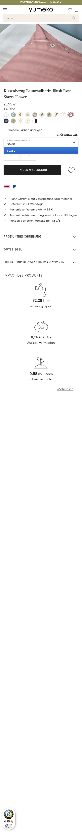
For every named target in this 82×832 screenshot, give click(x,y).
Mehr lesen (65, 389)
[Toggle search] (12, 9)
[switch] (8, 826)
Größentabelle (67, 135)
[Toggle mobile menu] (5, 9)
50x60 (11, 144)
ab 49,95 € (45, 209)
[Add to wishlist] (71, 170)
